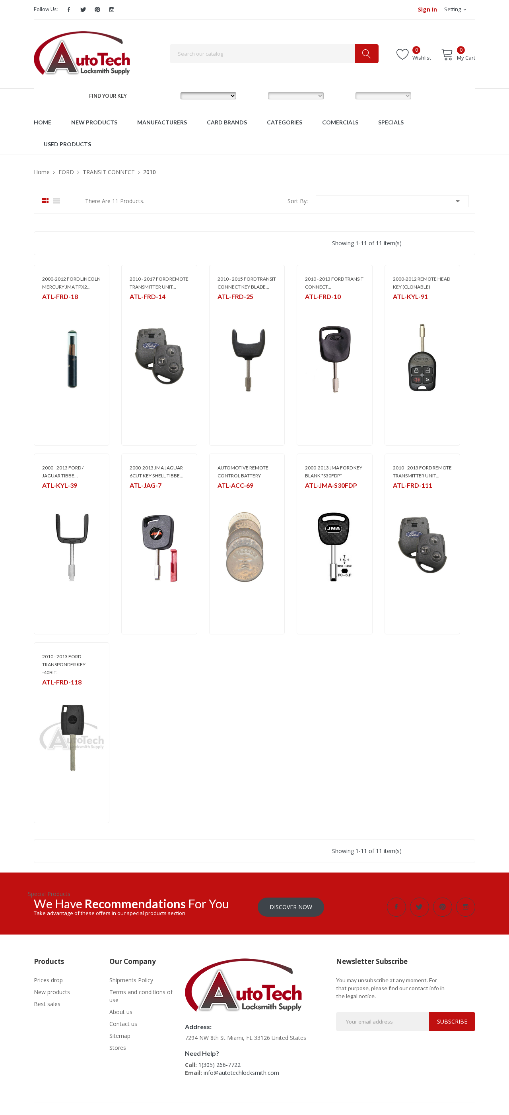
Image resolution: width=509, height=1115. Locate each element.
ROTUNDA (141, 306)
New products (52, 992)
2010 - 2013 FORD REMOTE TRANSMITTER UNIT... (422, 472)
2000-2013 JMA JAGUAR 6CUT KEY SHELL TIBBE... (156, 472)
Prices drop (48, 980)
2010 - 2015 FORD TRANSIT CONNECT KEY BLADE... (247, 283)
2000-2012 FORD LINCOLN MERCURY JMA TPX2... (71, 283)
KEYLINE (401, 306)
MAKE (166, 95)
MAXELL (226, 495)
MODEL (256, 95)
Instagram (112, 9)
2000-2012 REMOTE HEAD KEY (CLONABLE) (421, 283)
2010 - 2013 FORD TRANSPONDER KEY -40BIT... (63, 664)
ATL (46, 692)
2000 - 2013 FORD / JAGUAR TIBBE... (63, 472)
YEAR (340, 95)
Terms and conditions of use (141, 996)
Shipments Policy (131, 980)
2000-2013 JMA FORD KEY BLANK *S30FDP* (333, 472)
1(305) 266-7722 (219, 1064)
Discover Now (291, 907)
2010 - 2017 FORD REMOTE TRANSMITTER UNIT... (159, 283)
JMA (46, 306)
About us (120, 1012)
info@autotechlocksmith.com (241, 1072)
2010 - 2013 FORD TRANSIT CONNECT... (334, 283)
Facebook (69, 9)
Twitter (83, 9)
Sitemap (119, 1035)
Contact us (123, 1024)
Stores (117, 1047)
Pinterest (97, 9)
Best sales (47, 1004)
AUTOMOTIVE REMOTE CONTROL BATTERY (243, 472)
